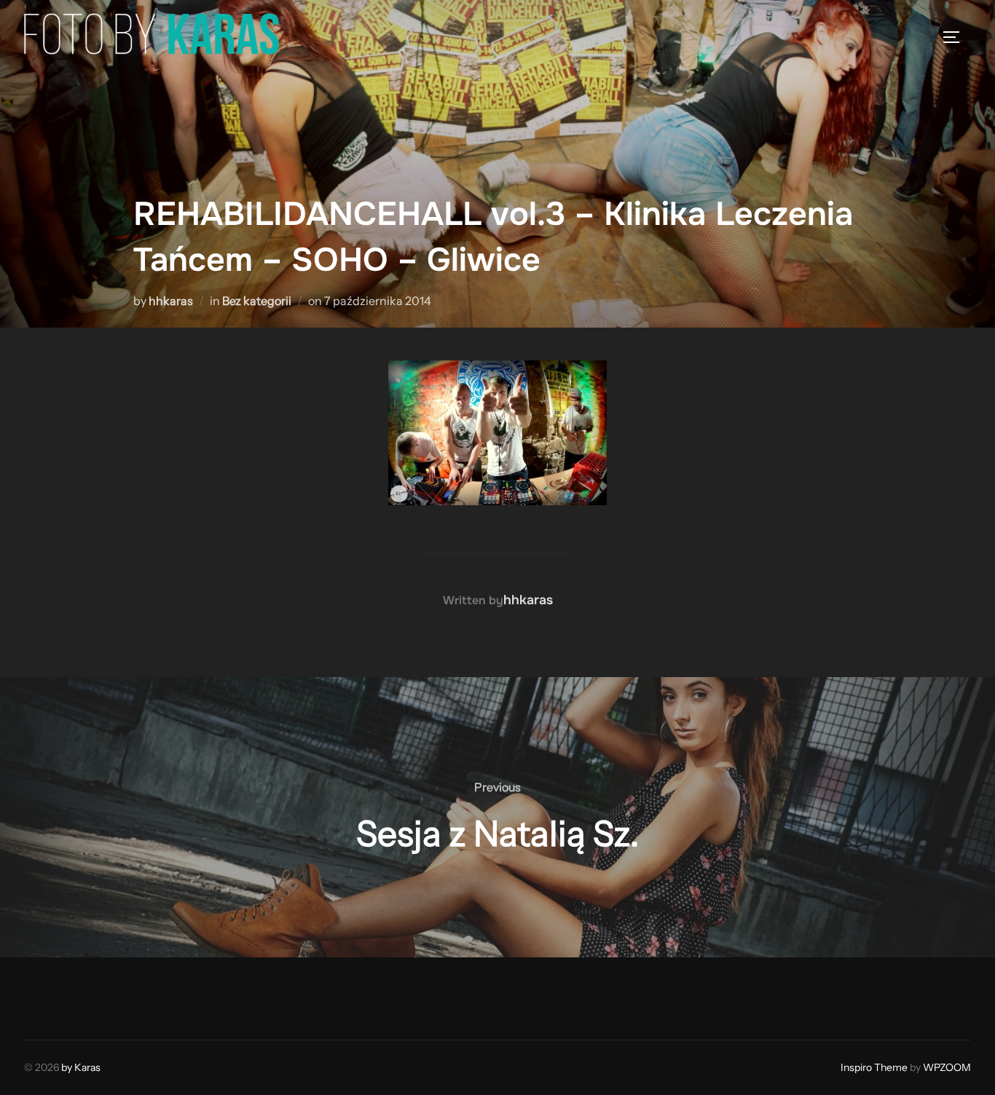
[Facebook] (40, 995)
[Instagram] (72, 995)
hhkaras (171, 300)
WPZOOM (947, 1067)
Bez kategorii (256, 300)
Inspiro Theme (874, 1067)
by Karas (81, 1067)
